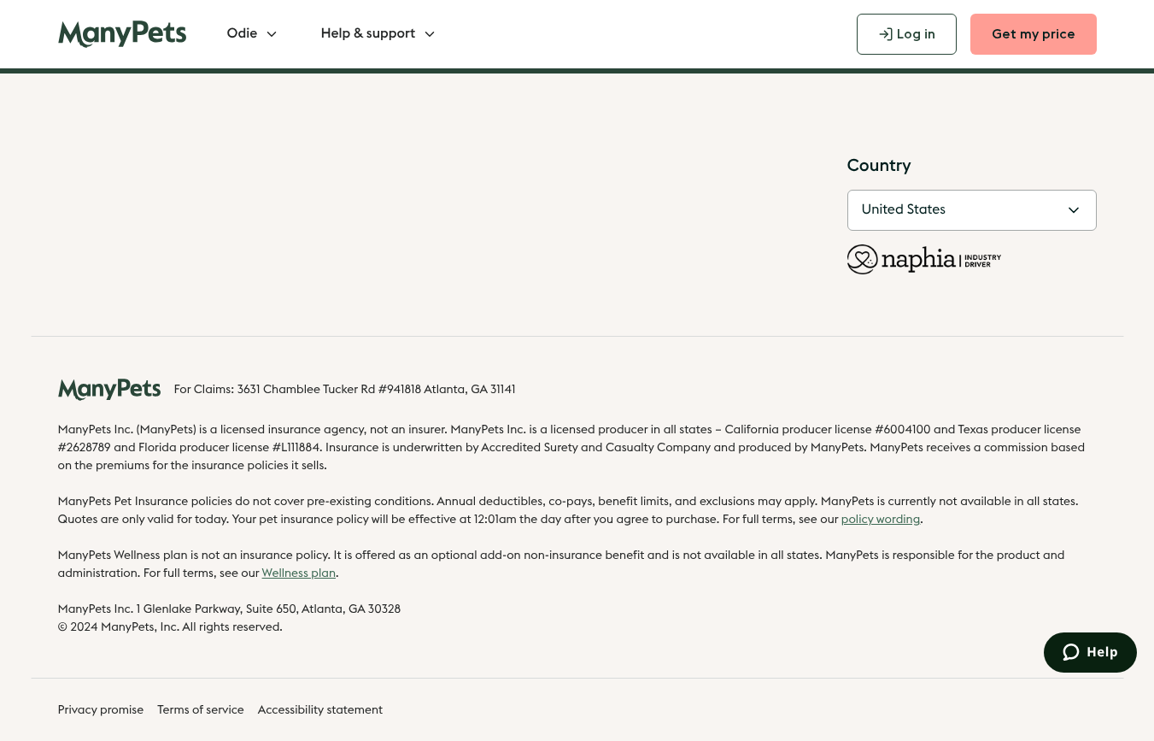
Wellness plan (299, 573)
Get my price (1033, 34)
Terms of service (200, 710)
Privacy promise (101, 710)
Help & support (367, 34)
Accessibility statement (320, 710)
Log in (916, 34)
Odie (242, 34)
